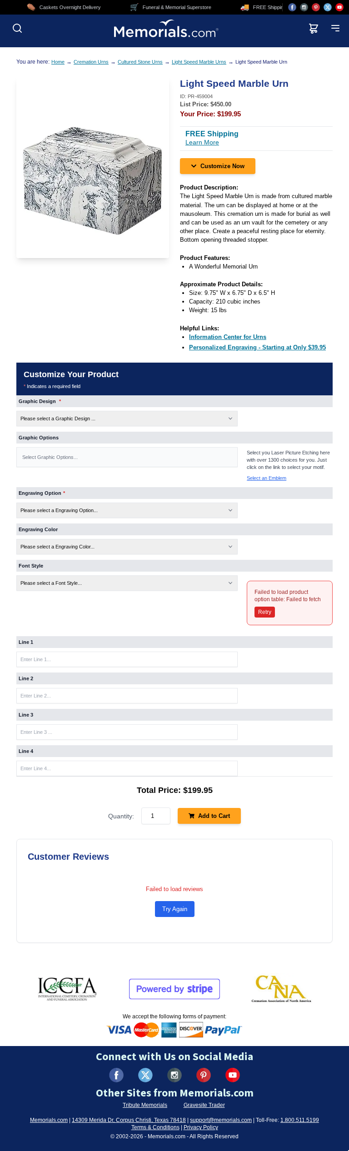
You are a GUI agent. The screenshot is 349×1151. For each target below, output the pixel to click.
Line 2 (26, 678)
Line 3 (26, 715)
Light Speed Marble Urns (199, 62)
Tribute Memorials (145, 1105)
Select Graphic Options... (50, 457)
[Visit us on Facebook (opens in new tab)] (292, 7)
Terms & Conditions (155, 1127)
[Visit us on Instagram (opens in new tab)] (304, 7)
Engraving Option (42, 493)
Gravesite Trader (204, 1105)
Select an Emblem (266, 478)
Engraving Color (38, 529)
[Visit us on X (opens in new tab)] (328, 7)
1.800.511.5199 (299, 1120)
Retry (264, 612)
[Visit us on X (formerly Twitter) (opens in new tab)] (145, 1075)
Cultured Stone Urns (140, 62)
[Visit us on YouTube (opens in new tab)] (339, 7)
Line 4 (26, 751)
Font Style (31, 565)
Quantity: (121, 816)
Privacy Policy (201, 1127)
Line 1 (26, 642)
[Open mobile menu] (335, 28)
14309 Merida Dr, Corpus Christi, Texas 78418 (129, 1120)
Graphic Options (39, 437)
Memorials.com (49, 1120)
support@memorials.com (221, 1120)
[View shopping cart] (313, 28)
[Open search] (17, 28)
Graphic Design (40, 401)
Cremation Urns (91, 62)
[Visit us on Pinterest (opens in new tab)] (316, 7)
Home (58, 62)
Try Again (174, 909)
